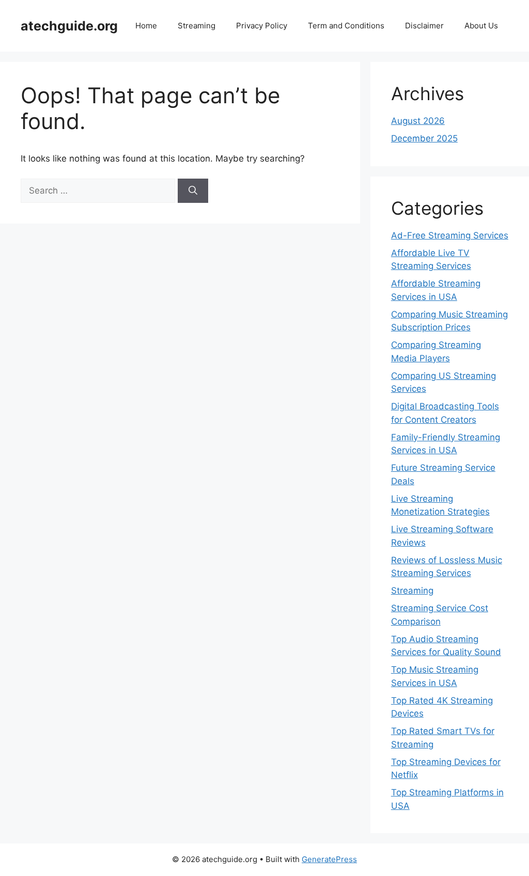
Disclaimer (424, 25)
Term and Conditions (346, 25)
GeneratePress (329, 859)
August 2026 (418, 121)
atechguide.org (69, 26)
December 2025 (424, 138)
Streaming (196, 25)
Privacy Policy (261, 25)
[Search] (193, 191)
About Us (481, 25)
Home (146, 25)
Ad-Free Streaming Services (449, 235)
